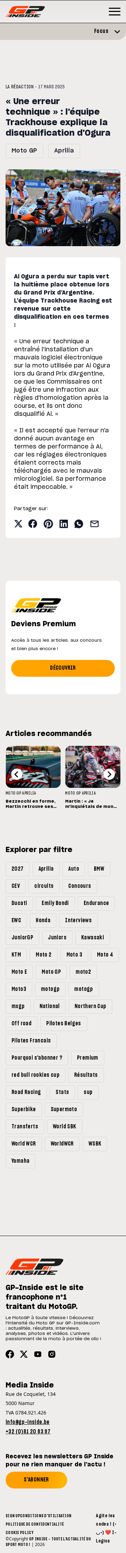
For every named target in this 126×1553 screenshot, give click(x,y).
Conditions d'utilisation (45, 1516)
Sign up (13, 1516)
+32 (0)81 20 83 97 (28, 1431)
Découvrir (63, 668)
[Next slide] (109, 774)
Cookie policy (19, 1533)
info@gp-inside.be (28, 1422)
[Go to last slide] (16, 774)
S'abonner (36, 1480)
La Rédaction (20, 87)
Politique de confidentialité (35, 1524)
